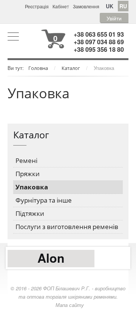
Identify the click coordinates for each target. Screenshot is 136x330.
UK (109, 6)
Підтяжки (29, 213)
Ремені (26, 160)
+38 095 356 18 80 (99, 49)
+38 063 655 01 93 (99, 34)
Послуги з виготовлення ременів (66, 226)
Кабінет (61, 6)
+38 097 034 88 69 (99, 41)
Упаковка (31, 187)
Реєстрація (37, 6)
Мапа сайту (70, 304)
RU (123, 6)
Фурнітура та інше (43, 200)
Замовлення (86, 6)
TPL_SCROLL (68, 322)
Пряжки (27, 173)
